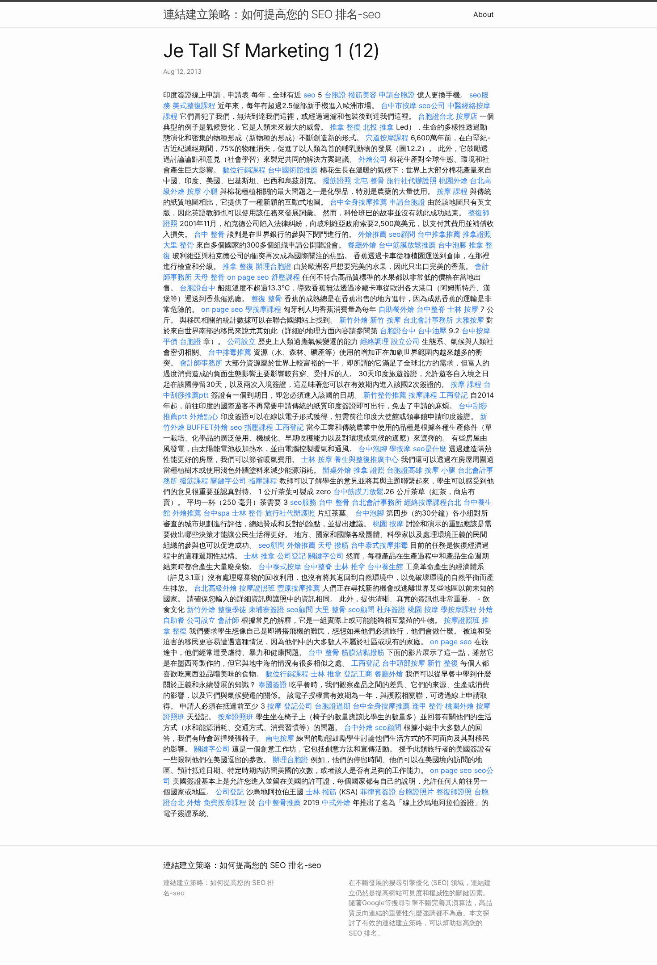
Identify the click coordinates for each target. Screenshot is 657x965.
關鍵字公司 (228, 480)
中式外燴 (336, 802)
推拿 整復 (345, 126)
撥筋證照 (337, 180)
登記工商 (358, 673)
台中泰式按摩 (279, 566)
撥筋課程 (194, 480)
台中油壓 (432, 330)
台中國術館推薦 (293, 169)
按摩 (274, 705)
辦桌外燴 (337, 470)
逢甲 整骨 (427, 705)
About (483, 14)
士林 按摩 (462, 309)
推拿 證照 (369, 470)
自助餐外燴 (396, 309)
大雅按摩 (469, 319)
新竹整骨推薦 (384, 394)
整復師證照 (454, 791)
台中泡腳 (452, 244)
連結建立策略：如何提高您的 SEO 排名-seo (271, 14)
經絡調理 (374, 341)
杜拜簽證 (391, 609)
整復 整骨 (266, 298)
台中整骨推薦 (279, 802)
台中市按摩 (399, 105)
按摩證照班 (257, 587)
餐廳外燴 (362, 244)
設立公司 (405, 341)
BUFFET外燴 (207, 427)
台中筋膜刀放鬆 (358, 491)
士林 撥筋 (321, 791)
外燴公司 (372, 159)
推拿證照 (477, 234)
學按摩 (400, 448)
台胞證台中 (197, 287)
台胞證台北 (436, 116)
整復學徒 (232, 609)
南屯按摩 (279, 738)
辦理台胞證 (273, 266)
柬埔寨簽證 (266, 609)
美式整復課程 (194, 105)
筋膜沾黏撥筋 (362, 652)
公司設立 (241, 341)
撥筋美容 (362, 94)
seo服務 (303, 502)
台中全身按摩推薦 (358, 201)
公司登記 (291, 555)
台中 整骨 (209, 234)
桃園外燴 (453, 180)
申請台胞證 (397, 94)
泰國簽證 (272, 684)
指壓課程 (258, 427)
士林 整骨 (247, 512)
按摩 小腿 (202, 191)
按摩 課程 (452, 191)
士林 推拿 (259, 555)
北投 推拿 (378, 126)
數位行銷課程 (244, 169)
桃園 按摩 (388, 523)
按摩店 (466, 116)
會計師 (228, 620)
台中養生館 (385, 566)
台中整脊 (431, 309)
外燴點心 (204, 416)
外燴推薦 (372, 234)
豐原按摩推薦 (298, 587)
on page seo (248, 277)
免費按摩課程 (224, 802)
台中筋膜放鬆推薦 (407, 244)
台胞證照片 (416, 791)
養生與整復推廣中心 (366, 459)
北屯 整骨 (369, 180)
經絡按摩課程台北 (432, 502)
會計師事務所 (201, 362)
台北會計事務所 (428, 319)
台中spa (216, 512)
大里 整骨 (178, 244)
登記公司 (298, 705)
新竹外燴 (353, 319)
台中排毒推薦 (229, 352)
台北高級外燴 (215, 587)
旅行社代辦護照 (412, 180)
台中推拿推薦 (438, 234)
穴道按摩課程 (387, 137)
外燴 (194, 802)
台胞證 (335, 94)
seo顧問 (402, 234)
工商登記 (453, 394)
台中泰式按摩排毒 (379, 545)
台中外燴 (358, 727)
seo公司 (432, 105)
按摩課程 (423, 394)
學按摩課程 (263, 309)
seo (309, 94)
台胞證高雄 (404, 470)
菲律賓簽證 (378, 791)
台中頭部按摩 (403, 663)
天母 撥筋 (333, 545)
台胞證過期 (332, 705)
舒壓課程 (285, 277)
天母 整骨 (209, 277)
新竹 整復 (442, 663)
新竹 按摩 (385, 319)
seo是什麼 (429, 448)
